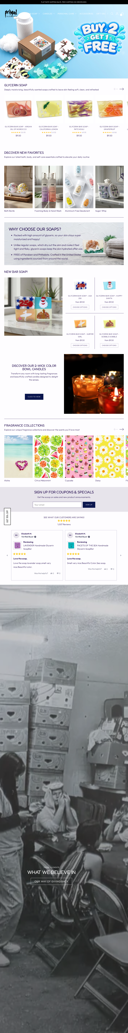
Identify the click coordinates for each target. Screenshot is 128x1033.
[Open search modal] (111, 13)
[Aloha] (18, 456)
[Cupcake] (79, 456)
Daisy (98, 480)
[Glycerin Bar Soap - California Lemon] (49, 109)
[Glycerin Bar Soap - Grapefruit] (110, 109)
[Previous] (7, 555)
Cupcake (69, 480)
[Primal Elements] (11, 13)
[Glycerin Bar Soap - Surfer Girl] (80, 324)
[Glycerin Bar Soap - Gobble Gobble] (109, 324)
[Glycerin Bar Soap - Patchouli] (79, 109)
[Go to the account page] (117, 13)
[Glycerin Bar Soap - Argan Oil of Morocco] (18, 109)
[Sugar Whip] (109, 187)
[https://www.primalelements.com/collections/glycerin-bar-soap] (100, 73)
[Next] (107, 13)
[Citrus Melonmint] (49, 456)
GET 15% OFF (7, 516)
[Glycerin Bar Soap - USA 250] (80, 286)
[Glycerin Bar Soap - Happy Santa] (109, 286)
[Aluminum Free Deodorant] (79, 187)
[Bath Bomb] (18, 187)
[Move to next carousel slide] (122, 89)
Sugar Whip (100, 210)
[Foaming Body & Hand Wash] (49, 187)
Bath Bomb (9, 210)
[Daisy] (109, 456)
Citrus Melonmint (43, 480)
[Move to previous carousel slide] (116, 89)
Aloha (7, 480)
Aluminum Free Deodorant (77, 210)
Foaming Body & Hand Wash (48, 210)
